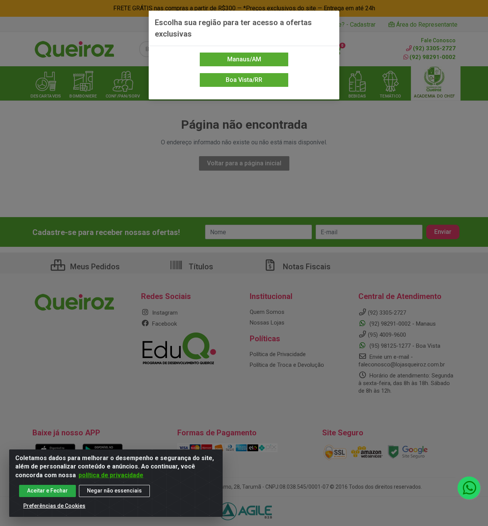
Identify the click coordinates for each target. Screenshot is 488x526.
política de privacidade (111, 475)
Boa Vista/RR (244, 79)
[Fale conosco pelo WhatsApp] (469, 487)
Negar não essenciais (114, 491)
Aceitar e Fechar (47, 491)
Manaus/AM (244, 59)
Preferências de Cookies (54, 506)
